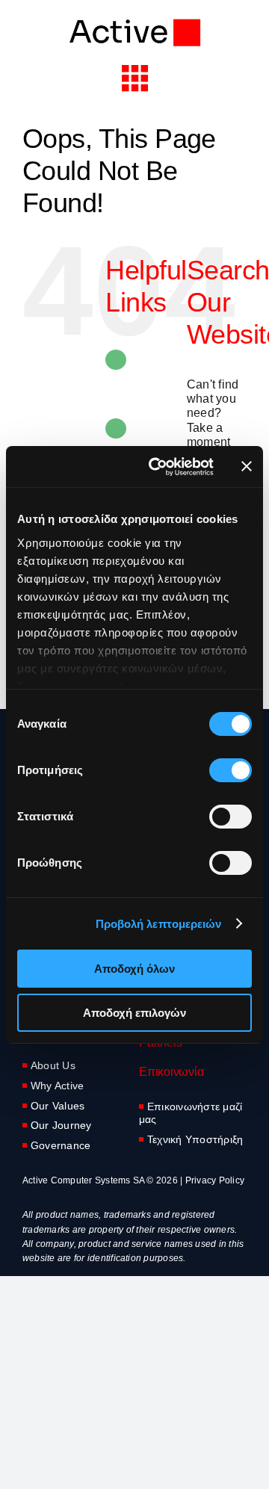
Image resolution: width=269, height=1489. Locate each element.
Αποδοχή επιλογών (134, 1012)
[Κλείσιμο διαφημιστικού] (246, 466)
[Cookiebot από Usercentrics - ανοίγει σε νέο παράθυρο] (158, 467)
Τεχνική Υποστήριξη (195, 1139)
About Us (53, 1065)
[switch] (230, 770)
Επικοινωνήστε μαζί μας (190, 1113)
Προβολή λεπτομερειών (159, 923)
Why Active (57, 1086)
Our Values (57, 1106)
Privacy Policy (214, 1180)
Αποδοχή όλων (134, 968)
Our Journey (61, 1125)
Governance (60, 1145)
